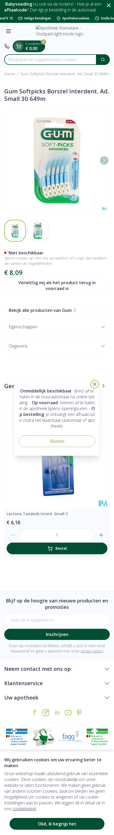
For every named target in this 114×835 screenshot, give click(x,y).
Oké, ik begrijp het (57, 824)
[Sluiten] (94, 384)
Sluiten (57, 441)
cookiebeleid (24, 809)
